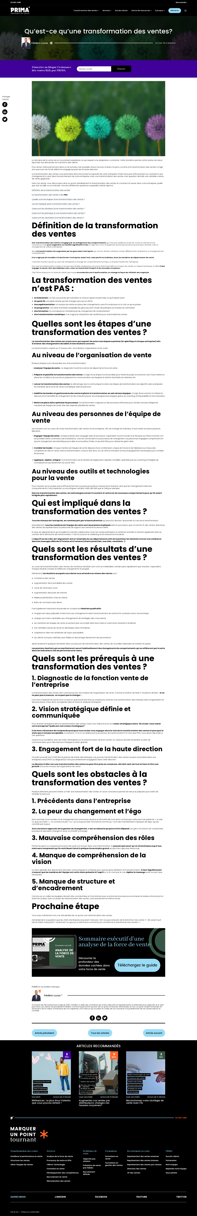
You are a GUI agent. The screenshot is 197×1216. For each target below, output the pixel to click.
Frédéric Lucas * (53, 995)
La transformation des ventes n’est (50, 194)
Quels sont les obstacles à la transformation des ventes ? (58, 217)
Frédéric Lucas (39, 43)
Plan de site (14, 1212)
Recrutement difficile (89, 1173)
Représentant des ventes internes (142, 1160)
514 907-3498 (15, 2)
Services (106, 11)
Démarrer (175, 10)
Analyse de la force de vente (60, 1156)
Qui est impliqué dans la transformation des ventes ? (56, 204)
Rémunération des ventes (58, 1181)
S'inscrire (121, 69)
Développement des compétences (63, 1173)
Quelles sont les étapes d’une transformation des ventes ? (58, 199)
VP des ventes (133, 1173)
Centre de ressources (140, 11)
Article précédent (44, 1033)
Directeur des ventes (136, 1168)
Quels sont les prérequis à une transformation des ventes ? (59, 213)
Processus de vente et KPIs (59, 1160)
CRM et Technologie (56, 1164)
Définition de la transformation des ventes (51, 190)
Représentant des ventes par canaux (144, 1164)
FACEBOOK (101, 1197)
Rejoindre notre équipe (176, 1168)
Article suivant (154, 1033)
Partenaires (171, 1160)
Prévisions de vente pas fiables (92, 1166)
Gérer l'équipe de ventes (21, 1164)
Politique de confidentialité (30, 1212)
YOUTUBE (141, 1197)
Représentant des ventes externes (143, 1156)
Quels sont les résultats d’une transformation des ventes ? (58, 208)
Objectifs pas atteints (89, 1160)
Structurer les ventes (20, 1160)
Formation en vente (56, 1168)
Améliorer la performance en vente (26, 1156)
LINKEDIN (60, 1197)
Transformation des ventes (85, 11)
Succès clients (121, 11)
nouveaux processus (87, 486)
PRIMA (169, 1151)
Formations (111, 1151)
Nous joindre (181, 2)
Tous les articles (100, 1033)
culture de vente (54, 628)
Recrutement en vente (57, 1177)
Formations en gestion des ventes (114, 1164)
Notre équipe (172, 1164)
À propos (159, 11)
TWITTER (181, 1197)
